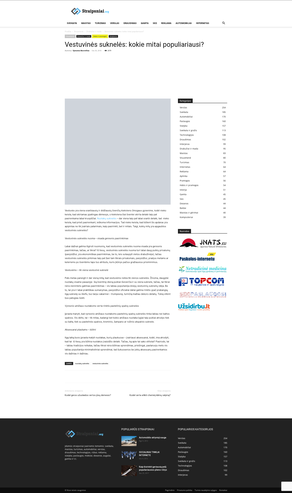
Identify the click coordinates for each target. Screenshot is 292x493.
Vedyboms (113, 36)
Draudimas (130, 23)
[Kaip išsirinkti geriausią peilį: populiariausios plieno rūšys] (129, 470)
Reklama (166, 23)
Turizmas (100, 23)
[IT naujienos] (201, 285)
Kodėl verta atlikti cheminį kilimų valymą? (150, 395)
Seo (155, 23)
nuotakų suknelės (82, 363)
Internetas (202, 23)
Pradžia (68, 31)
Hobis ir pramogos (100, 36)
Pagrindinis (170, 490)
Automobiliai (184, 23)
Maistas (86, 23)
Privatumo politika (184, 490)
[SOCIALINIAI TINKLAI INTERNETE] (129, 455)
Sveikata (72, 23)
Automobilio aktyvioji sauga (152, 437)
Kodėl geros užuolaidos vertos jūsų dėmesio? (88, 395)
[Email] (103, 377)
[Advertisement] (146, 75)
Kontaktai (223, 490)
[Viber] (96, 377)
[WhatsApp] (89, 377)
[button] (223, 23)
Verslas (114, 23)
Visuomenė (78, 31)
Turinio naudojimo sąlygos (206, 490)
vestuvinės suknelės (100, 363)
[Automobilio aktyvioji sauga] (129, 441)
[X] (75, 377)
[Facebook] (68, 377)
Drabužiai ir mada (94, 31)
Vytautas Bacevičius (81, 50)
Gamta (145, 23)
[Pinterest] (82, 377)
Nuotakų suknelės (106, 218)
